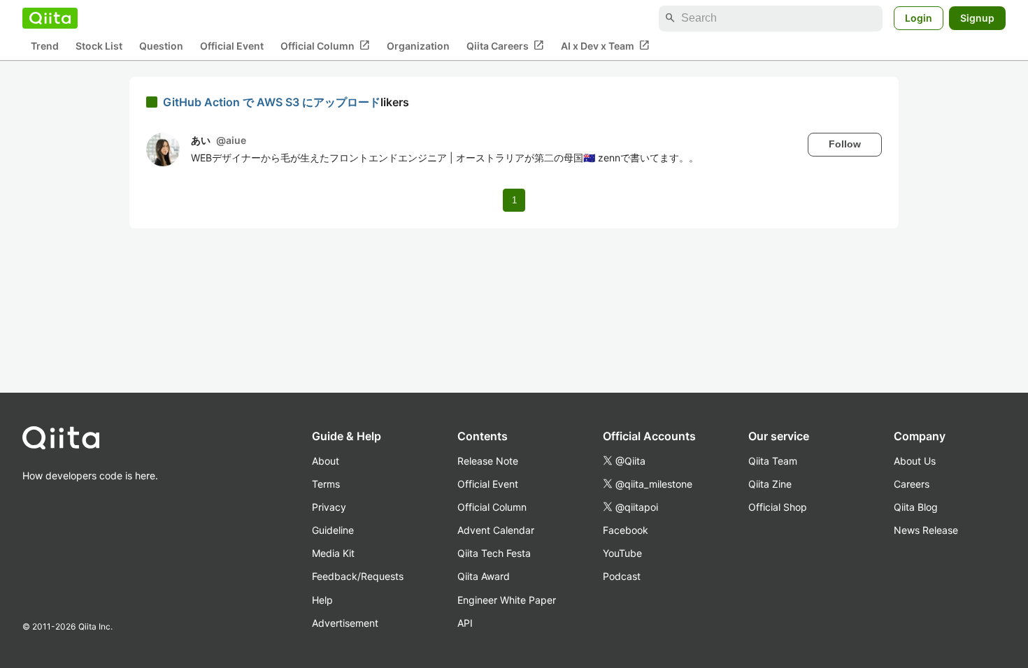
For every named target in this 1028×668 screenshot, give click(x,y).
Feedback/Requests (358, 576)
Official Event (232, 46)
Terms (326, 484)
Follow (845, 144)
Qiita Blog (916, 507)
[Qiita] (50, 18)
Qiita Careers (505, 45)
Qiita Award (483, 576)
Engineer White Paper (506, 600)
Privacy (329, 507)
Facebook (625, 530)
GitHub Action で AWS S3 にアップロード (271, 102)
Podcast (622, 576)
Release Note (487, 461)
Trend (45, 46)
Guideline (333, 530)
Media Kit (333, 553)
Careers (911, 484)
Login (918, 18)
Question (161, 46)
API (465, 623)
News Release (926, 530)
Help (322, 600)
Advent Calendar (495, 530)
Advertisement (345, 623)
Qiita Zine (770, 484)
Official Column (325, 45)
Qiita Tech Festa (494, 553)
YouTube (622, 553)
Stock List (99, 46)
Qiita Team (772, 461)
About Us (915, 461)
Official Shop (777, 507)
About (325, 461)
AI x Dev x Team (605, 45)
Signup (977, 18)
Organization (418, 46)
